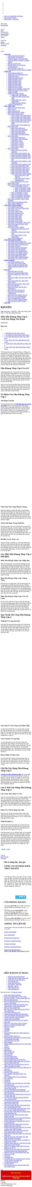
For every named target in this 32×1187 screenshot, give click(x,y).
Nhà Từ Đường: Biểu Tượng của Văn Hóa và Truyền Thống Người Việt (17, 1062)
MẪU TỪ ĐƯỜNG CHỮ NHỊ (20, 197)
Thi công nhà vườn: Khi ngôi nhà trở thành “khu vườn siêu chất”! (16, 1098)
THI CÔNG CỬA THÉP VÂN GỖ (18, 252)
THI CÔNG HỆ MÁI (14, 246)
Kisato (2, 37)
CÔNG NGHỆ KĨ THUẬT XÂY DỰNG (16, 1020)
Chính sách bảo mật (13, 987)
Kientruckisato (5, 34)
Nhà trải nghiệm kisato (10, 1056)
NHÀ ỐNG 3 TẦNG (17, 144)
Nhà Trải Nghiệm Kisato (11, 1058)
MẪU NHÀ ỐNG (13, 136)
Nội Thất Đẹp (8, 1070)
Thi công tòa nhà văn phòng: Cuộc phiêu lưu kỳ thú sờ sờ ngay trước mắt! (17, 1101)
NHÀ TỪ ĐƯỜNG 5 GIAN (19, 192)
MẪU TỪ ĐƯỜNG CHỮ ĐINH (20, 196)
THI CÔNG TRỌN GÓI (11, 1103)
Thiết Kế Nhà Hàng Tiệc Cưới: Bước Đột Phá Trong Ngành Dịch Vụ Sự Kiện (17, 1118)
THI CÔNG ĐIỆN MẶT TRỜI (17, 255)
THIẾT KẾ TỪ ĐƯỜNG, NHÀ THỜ (19, 89)
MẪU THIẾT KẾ (9, 1052)
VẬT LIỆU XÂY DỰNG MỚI (17, 263)
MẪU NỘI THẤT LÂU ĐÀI (19, 181)
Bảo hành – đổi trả (13, 986)
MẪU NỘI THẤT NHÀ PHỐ (20, 170)
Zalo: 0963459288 (9, 935)
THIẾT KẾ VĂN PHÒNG (19, 95)
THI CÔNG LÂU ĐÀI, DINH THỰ (18, 208)
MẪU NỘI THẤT (13, 148)
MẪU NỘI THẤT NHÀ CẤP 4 (20, 169)
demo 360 (7, 1022)
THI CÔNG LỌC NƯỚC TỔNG (17, 259)
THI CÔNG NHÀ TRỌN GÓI (17, 241)
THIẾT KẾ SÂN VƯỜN (15, 87)
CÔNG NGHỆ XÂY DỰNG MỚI (18, 265)
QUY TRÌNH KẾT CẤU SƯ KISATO (15, 1077)
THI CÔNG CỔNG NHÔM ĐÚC (18, 248)
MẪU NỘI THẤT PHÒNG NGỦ (21, 156)
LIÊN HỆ (7, 1048)
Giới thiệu (7, 1030)
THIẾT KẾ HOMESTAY (15, 104)
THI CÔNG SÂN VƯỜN (15, 221)
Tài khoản (7, 1080)
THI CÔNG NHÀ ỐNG (15, 218)
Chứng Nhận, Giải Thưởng (12, 1019)
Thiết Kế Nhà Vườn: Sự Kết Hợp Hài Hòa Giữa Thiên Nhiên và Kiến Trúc (16, 1131)
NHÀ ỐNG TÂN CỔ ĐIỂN (19, 139)
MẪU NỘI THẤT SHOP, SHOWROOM (22, 179)
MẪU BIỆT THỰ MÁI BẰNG (20, 134)
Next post (3, 858)
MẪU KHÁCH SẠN (14, 111)
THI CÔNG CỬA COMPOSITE (17, 251)
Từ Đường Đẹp (8, 1157)
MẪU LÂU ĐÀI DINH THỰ (16, 107)
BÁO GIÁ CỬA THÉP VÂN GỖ (17, 295)
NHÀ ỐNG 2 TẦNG (17, 142)
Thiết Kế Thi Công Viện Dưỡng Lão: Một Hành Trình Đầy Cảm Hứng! (16, 1137)
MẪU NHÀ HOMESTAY (15, 203)
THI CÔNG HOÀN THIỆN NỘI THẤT (19, 243)
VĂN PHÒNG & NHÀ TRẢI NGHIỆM (19, 70)
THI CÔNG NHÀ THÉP (15, 211)
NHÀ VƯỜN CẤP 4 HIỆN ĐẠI (20, 125)
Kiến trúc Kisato (17, 992)
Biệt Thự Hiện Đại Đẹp (11, 1000)
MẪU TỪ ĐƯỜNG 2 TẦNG (19, 194)
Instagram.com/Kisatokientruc (12, 947)
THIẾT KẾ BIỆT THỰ (14, 81)
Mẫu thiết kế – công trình (11, 19)
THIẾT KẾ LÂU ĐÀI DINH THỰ (18, 74)
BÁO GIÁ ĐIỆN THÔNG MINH (17, 299)
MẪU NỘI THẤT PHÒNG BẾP (20, 155)
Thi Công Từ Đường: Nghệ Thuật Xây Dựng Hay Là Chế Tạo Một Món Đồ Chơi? (17, 1109)
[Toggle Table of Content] (2, 330)
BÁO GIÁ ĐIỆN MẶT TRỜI (16, 298)
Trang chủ (7, 1155)
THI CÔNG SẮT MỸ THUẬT (17, 249)
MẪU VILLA (12, 109)
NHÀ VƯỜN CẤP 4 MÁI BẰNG (21, 115)
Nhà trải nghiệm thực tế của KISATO (14, 1059)
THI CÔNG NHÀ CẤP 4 (15, 214)
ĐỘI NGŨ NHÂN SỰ (14, 63)
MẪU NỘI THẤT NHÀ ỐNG (20, 172)
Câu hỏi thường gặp (13, 989)
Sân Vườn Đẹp (8, 1078)
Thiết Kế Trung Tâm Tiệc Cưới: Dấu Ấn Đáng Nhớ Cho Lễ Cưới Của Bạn (17, 1143)
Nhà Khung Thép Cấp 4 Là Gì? (15, 333)
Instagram (3, 45)
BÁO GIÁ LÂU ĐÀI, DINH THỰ (18, 273)
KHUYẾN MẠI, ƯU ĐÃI (15, 271)
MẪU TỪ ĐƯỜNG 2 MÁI (22, 188)
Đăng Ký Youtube (9, 1026)
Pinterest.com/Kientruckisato (12, 950)
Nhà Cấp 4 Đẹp (8, 1053)
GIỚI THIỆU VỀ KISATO (15, 57)
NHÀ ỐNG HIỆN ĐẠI (18, 137)
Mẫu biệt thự (7, 1050)
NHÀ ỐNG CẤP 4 (16, 141)
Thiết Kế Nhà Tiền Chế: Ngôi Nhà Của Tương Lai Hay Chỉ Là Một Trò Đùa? (17, 1128)
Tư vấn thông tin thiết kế (11, 1162)
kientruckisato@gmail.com (11, 938)
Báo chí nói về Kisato (10, 17)
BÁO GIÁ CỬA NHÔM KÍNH (17, 296)
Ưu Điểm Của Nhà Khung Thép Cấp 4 (17, 335)
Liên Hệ (6, 1047)
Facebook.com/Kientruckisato (12, 941)
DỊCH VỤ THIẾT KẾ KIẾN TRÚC (14, 1025)
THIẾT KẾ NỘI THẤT (15, 85)
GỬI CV (6, 1031)
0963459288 (4, 25)
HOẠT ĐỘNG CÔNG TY (15, 68)
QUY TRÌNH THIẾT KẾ (15, 73)
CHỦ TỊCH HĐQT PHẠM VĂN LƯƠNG (16, 1015)
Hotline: (6, 932)
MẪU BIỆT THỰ (13, 126)
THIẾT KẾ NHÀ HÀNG (18, 103)
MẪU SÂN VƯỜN (13, 183)
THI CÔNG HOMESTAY (15, 238)
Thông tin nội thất (9, 1154)
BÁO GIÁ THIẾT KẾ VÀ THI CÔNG (15, 996)
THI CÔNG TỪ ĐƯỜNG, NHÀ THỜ (19, 222)
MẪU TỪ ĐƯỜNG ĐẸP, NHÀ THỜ (18, 185)
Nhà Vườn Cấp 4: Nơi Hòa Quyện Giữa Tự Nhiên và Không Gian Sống (16, 1065)
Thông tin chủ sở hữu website (16, 976)
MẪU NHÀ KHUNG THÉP (16, 112)
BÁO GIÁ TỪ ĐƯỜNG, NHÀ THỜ (18, 284)
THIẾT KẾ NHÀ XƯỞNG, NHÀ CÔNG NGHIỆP (17, 91)
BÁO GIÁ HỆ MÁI (13, 285)
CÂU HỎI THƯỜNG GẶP (16, 262)
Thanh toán (7, 1081)
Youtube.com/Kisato (10, 944)
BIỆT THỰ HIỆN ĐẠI (18, 128)
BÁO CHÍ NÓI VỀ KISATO (16, 56)
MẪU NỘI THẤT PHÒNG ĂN (20, 153)
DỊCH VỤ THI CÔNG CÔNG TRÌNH (15, 1023)
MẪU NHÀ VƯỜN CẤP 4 (16, 114)
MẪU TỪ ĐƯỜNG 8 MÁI (22, 191)
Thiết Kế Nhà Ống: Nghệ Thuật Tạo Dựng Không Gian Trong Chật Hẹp (16, 1125)
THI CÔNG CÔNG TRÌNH (16, 227)
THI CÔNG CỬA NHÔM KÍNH (17, 254)
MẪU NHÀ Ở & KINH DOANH (17, 202)
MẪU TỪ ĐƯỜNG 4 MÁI (22, 189)
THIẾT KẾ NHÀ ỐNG (14, 82)
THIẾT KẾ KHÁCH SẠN (15, 78)
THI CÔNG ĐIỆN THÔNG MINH (18, 257)
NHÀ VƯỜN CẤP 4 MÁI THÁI (20, 117)
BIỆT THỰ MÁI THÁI (18, 131)
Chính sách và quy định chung (16, 980)
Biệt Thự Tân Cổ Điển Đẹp (12, 1007)
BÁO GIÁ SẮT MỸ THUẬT (16, 290)
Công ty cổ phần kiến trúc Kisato (13, 16)
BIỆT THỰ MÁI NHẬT (18, 133)
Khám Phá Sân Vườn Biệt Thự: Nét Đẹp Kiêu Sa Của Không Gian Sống (17, 1038)
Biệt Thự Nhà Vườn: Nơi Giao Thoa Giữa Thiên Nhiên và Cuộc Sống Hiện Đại (16, 1005)
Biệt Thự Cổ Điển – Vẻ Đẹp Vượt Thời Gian (17, 998)
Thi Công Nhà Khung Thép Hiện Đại (15, 1089)
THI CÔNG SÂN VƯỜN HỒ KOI (18, 244)
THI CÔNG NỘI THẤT (15, 219)
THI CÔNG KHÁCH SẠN (16, 213)
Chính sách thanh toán (14, 983)
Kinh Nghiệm (8, 1042)
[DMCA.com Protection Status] (20, 898)
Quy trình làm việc (13, 981)
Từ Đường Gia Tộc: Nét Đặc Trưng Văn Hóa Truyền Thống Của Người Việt (17, 1159)
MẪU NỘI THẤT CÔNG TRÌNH (21, 174)
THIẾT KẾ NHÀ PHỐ (14, 84)
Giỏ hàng (7, 1028)
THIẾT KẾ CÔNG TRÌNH (16, 93)
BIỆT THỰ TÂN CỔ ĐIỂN (19, 130)
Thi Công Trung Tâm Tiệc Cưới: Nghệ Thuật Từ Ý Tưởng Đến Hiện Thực (17, 1106)
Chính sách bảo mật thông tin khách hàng (16, 1014)
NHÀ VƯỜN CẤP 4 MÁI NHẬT (21, 118)
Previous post (4, 857)
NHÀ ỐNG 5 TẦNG (17, 147)
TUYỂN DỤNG (12, 67)
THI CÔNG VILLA (13, 210)
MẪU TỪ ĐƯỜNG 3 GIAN (19, 186)
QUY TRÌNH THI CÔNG (15, 207)
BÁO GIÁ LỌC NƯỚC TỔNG (17, 301)
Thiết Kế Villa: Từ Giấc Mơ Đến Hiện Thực (16, 1152)
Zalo (2, 31)
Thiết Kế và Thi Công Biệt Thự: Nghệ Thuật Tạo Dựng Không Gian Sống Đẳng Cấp (17, 1150)
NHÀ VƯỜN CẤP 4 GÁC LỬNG (21, 120)
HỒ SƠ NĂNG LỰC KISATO (17, 65)
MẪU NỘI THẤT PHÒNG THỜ (21, 164)
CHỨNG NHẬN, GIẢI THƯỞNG (18, 59)
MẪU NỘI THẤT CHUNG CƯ (20, 167)
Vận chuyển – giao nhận (15, 984)
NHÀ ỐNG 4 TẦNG (17, 145)
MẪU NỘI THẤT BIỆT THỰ (20, 166)
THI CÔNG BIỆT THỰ (15, 216)
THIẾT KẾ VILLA (13, 76)
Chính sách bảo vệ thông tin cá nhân (18, 978)
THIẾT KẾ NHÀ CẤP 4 (15, 79)
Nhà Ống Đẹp (8, 1055)
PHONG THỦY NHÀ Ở (11, 1072)
